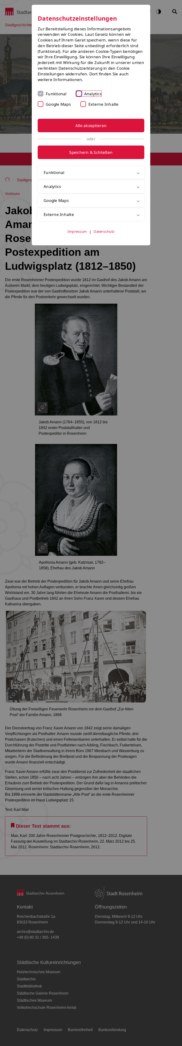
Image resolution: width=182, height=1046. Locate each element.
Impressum (77, 231)
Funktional (56, 93)
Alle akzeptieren (91, 125)
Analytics (92, 93)
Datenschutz (104, 231)
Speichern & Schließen (91, 152)
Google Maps (58, 104)
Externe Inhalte (103, 104)
